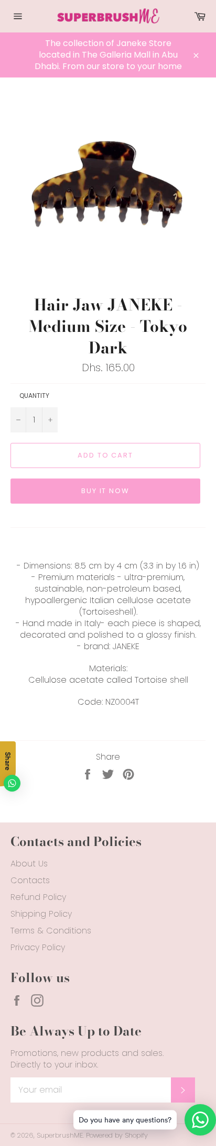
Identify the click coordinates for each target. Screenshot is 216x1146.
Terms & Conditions (50, 931)
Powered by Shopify (117, 1135)
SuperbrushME (60, 1135)
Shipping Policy (41, 914)
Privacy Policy (37, 947)
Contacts (30, 880)
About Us (29, 864)
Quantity (34, 396)
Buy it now (105, 491)
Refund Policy (38, 897)
